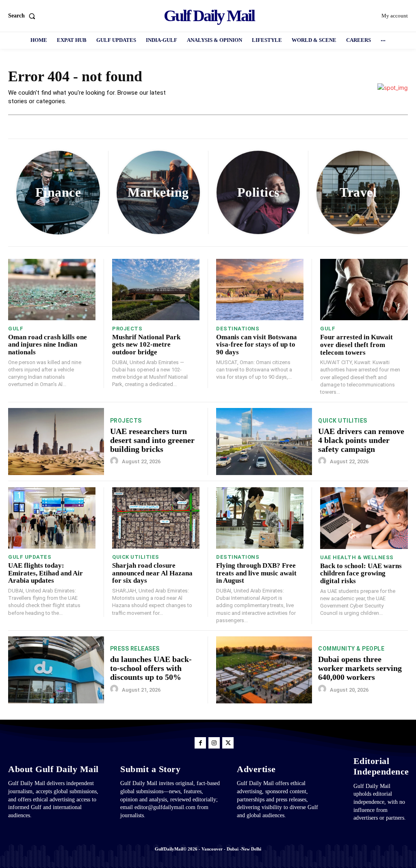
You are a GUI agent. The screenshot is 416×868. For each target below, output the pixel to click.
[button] (23, 15)
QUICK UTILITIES (342, 420)
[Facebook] (200, 743)
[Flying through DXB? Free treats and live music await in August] (259, 518)
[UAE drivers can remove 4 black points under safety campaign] (264, 441)
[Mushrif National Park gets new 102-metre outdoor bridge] (155, 289)
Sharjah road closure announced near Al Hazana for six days (152, 573)
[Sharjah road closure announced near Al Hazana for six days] (155, 518)
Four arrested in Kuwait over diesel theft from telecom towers (356, 344)
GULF (15, 328)
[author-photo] (115, 461)
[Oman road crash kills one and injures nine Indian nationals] (51, 289)
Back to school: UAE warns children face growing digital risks (361, 573)
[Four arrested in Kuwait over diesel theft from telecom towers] (364, 289)
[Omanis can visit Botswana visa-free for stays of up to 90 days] (259, 289)
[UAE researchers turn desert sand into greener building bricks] (56, 441)
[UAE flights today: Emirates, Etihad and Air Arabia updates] (51, 518)
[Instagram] (214, 743)
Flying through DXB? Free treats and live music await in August (256, 573)
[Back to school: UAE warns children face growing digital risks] (364, 518)
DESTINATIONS (237, 328)
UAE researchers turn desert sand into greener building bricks (152, 440)
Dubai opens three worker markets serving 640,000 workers (360, 668)
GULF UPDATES (29, 557)
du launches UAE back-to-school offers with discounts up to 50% (151, 668)
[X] (228, 743)
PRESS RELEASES (135, 648)
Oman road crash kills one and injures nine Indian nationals (47, 344)
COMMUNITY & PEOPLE (351, 648)
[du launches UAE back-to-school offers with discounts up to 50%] (56, 669)
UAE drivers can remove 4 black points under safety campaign (361, 440)
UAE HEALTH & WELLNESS (357, 557)
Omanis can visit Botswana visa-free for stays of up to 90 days (256, 344)
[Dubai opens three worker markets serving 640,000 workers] (264, 669)
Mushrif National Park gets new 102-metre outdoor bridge (146, 344)
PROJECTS (127, 328)
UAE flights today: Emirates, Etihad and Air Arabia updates (45, 573)
